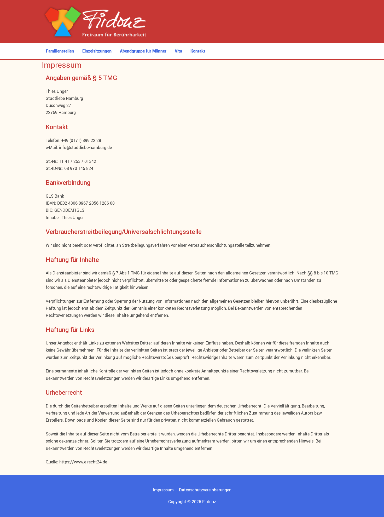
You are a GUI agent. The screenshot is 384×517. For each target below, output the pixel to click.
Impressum (163, 490)
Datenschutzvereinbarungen (205, 490)
